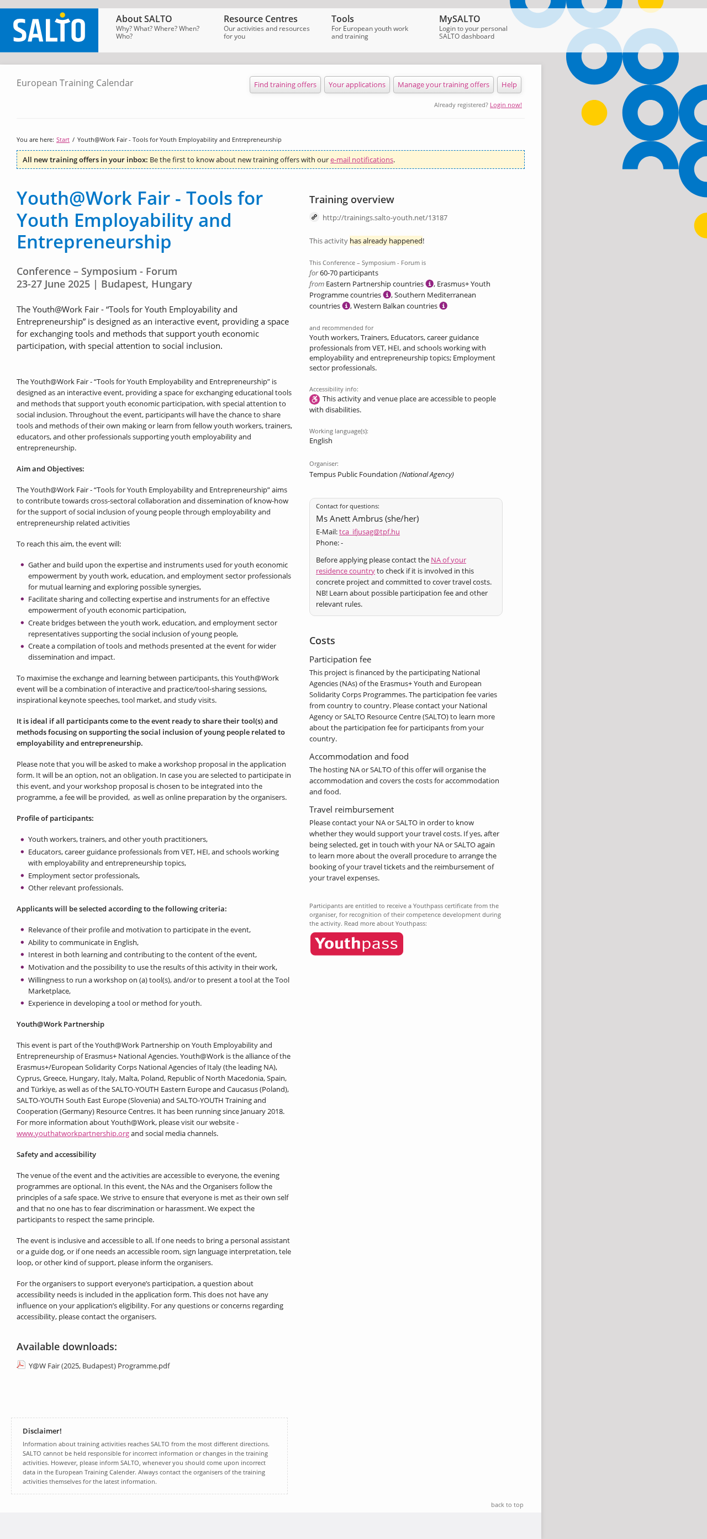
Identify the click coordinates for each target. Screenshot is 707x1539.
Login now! (506, 104)
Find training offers (285, 84)
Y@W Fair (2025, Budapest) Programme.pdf (99, 1366)
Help (509, 84)
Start (63, 139)
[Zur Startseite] (49, 50)
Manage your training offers (443, 84)
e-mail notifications (361, 159)
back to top (507, 1504)
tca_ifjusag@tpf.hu (369, 532)
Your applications (357, 84)
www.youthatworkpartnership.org (73, 1133)
